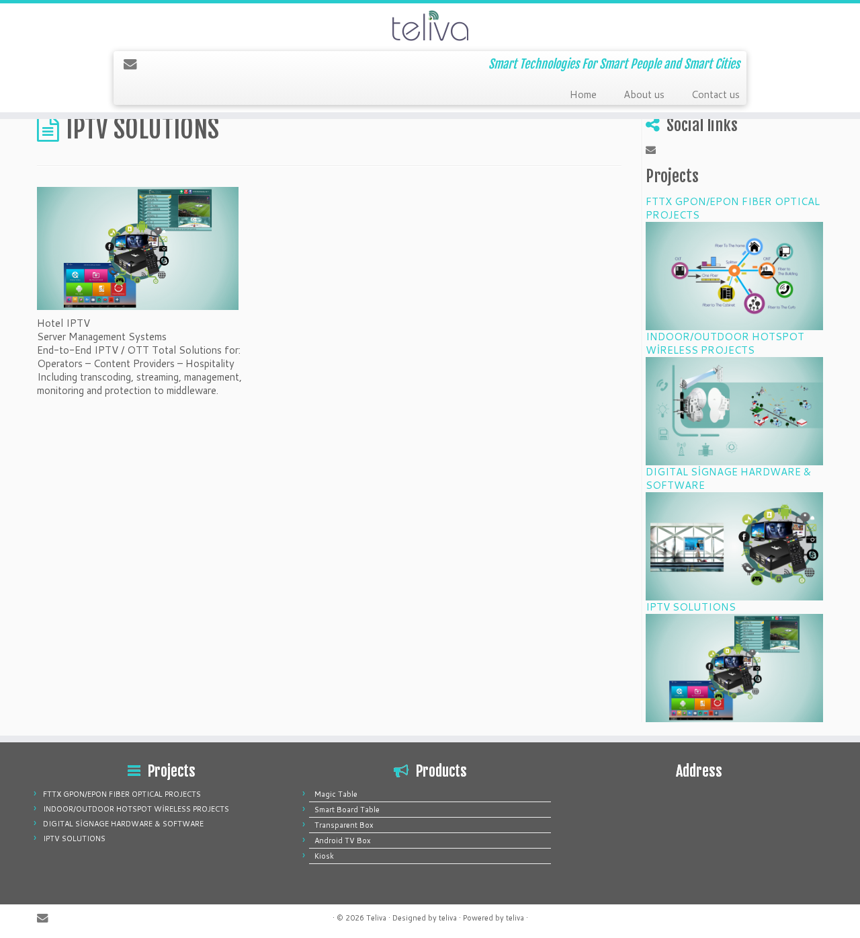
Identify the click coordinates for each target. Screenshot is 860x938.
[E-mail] (135, 63)
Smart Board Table (347, 809)
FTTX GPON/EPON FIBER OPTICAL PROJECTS (733, 208)
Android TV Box (342, 840)
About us (644, 94)
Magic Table (335, 794)
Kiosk (324, 856)
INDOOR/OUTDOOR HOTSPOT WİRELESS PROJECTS (725, 343)
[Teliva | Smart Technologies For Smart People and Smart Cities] (430, 25)
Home (583, 94)
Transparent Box (344, 825)
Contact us (715, 94)
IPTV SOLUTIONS (691, 607)
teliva (448, 917)
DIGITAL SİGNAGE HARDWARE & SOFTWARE (728, 478)
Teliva (376, 917)
